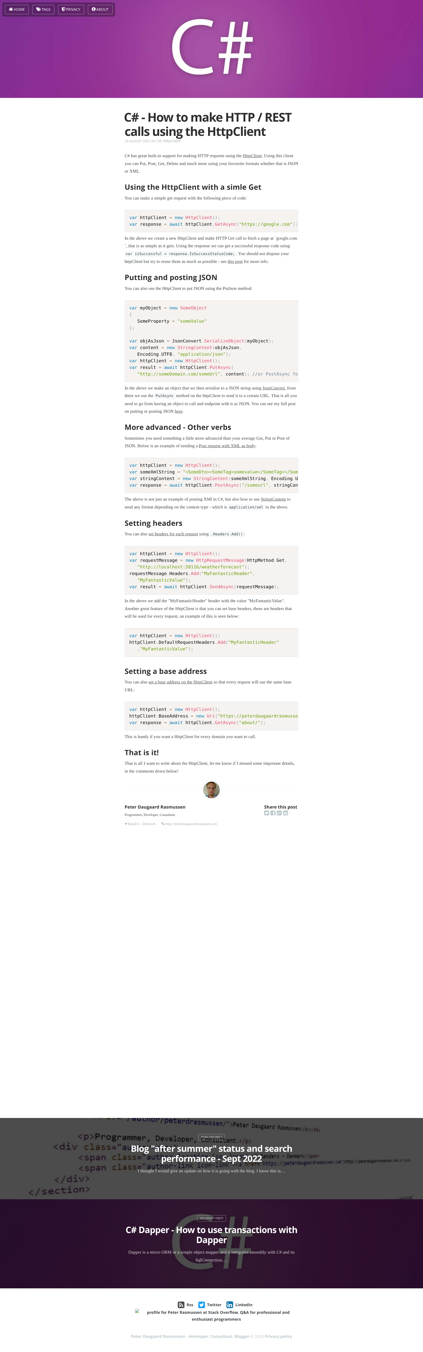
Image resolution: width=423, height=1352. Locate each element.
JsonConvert (274, 388)
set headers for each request (173, 533)
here (178, 411)
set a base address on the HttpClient (180, 682)
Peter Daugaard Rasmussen (155, 807)
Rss (190, 1304)
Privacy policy (278, 1336)
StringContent (273, 499)
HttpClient (172, 141)
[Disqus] (211, 907)
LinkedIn (244, 1304)
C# (158, 141)
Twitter (214, 1304)
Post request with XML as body (227, 445)
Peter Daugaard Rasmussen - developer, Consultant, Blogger (190, 1336)
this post (235, 261)
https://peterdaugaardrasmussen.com (191, 824)
